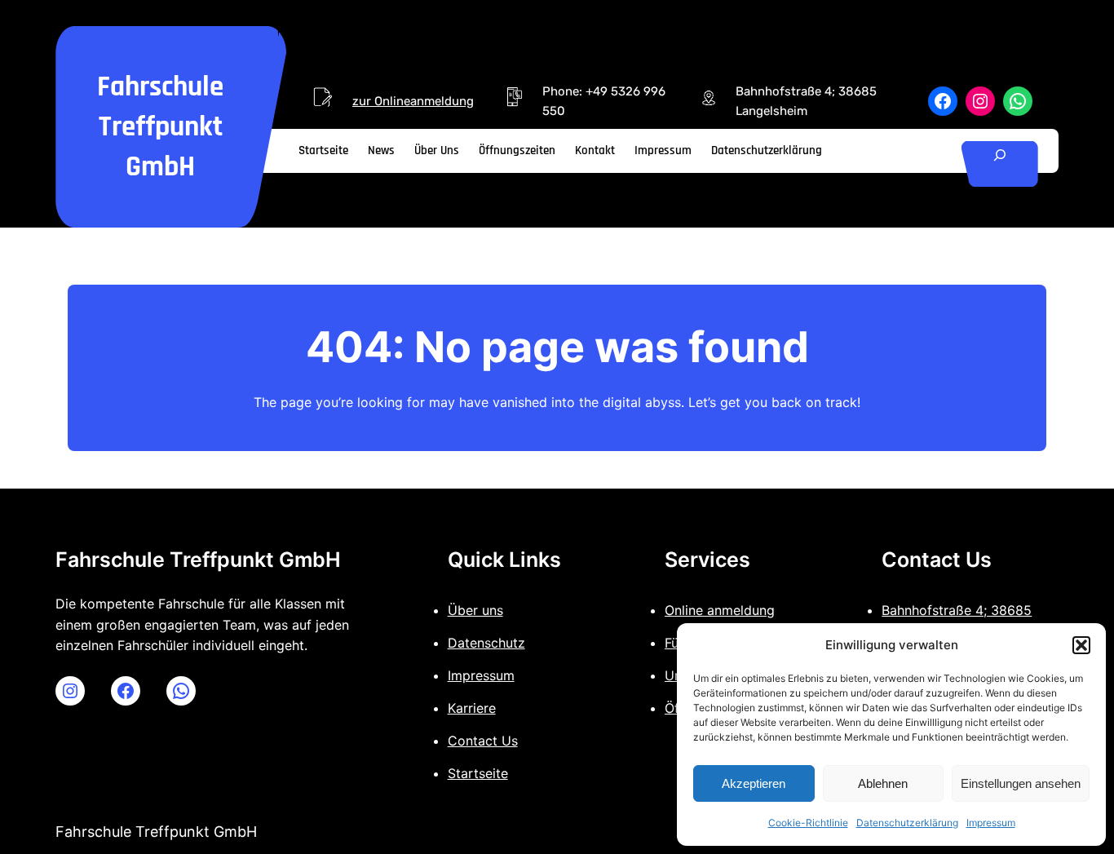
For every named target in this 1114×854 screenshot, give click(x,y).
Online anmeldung (720, 610)
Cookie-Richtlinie (808, 822)
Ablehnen (883, 783)
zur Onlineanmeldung (413, 101)
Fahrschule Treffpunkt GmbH (160, 127)
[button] (1081, 645)
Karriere (472, 708)
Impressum (990, 822)
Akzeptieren (753, 783)
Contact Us (483, 740)
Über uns (475, 610)
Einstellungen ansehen (1021, 783)
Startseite (478, 773)
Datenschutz (486, 643)
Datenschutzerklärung (907, 822)
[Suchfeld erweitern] (1000, 164)
